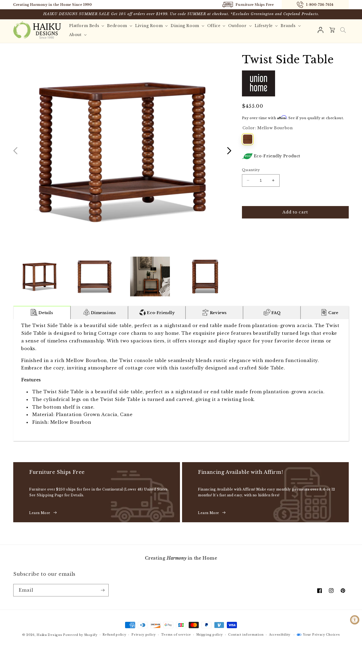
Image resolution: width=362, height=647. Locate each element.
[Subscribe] (102, 590)
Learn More (39, 513)
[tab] (42, 312)
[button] (343, 30)
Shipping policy (209, 634)
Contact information (246, 634)
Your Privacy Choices (321, 634)
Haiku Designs (49, 635)
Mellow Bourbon (247, 139)
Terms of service (176, 634)
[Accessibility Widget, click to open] (354, 619)
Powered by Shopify (80, 635)
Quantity (251, 170)
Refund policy (114, 634)
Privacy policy (143, 634)
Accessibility (279, 634)
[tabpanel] (181, 380)
